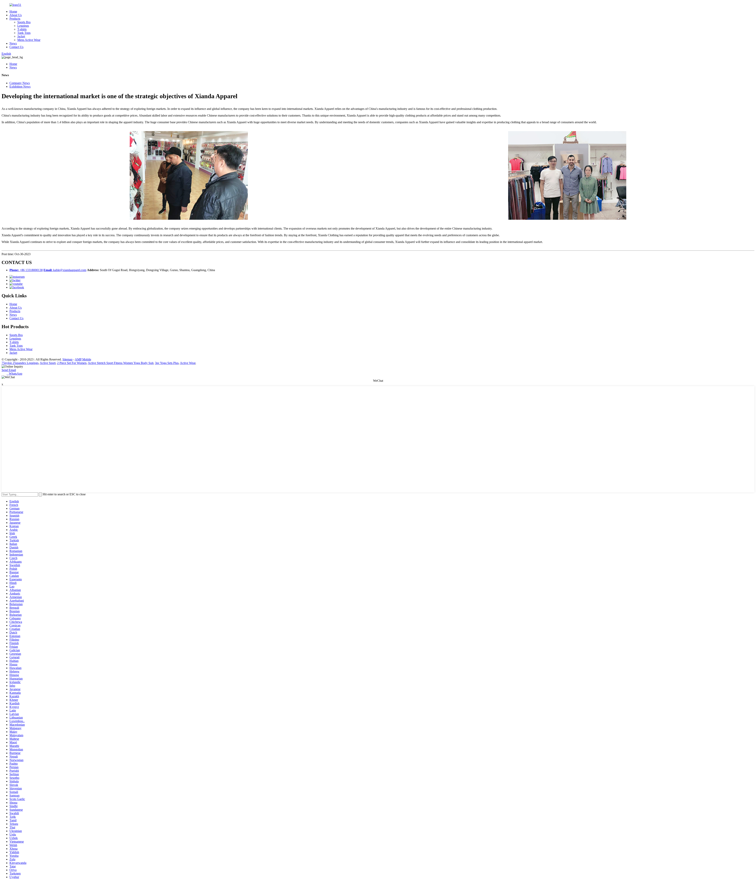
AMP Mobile (83, 359)
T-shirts (22, 29)
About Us (15, 15)
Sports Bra (24, 22)
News (13, 43)
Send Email (9, 370)
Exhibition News (20, 86)
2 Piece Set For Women (71, 363)
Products (14, 18)
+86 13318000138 (26, 270)
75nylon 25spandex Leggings (20, 363)
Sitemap (67, 359)
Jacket (21, 36)
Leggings (23, 25)
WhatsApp (14, 373)
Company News (19, 83)
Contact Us (16, 47)
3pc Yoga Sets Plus (167, 363)
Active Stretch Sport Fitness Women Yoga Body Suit (120, 363)
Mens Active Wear (28, 40)
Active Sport (48, 363)
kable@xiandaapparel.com (65, 270)
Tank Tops (24, 32)
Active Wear (187, 363)
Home (13, 11)
